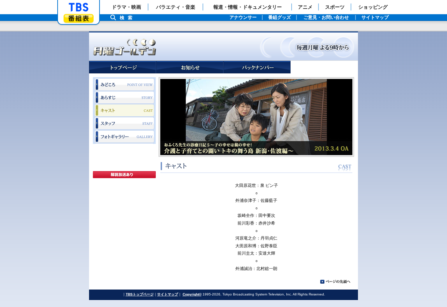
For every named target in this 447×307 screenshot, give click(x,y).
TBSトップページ (140, 294)
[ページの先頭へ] (335, 282)
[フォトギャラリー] (124, 137)
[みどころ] (124, 84)
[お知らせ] (190, 67)
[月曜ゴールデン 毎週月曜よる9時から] (223, 46)
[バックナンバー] (257, 67)
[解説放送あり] (124, 174)
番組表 (79, 18)
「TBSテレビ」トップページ (78, 7)
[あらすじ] (124, 97)
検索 (128, 17)
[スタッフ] (124, 123)
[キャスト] (124, 110)
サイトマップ (167, 294)
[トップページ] (122, 67)
